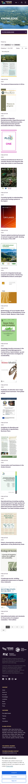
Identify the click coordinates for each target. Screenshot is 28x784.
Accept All (14, 772)
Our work (4, 694)
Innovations (5, 721)
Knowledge (5, 696)
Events (4, 703)
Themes (4, 716)
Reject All (14, 780)
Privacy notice (9, 766)
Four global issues (6, 713)
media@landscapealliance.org (9, 752)
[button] (14, 32)
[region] (14, 770)
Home (3, 690)
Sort (26, 48)
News (3, 701)
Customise (14, 776)
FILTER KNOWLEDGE (8, 32)
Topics (3, 718)
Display (18, 48)
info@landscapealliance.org (9, 747)
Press (3, 706)
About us (4, 692)
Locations (4, 699)
